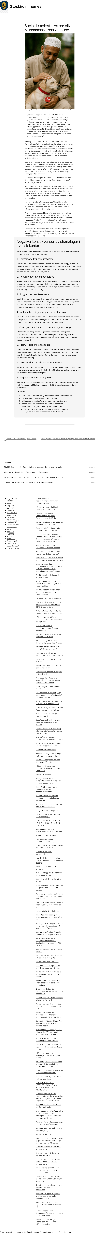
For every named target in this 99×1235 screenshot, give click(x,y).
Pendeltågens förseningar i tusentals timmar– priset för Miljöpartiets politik (46, 1221)
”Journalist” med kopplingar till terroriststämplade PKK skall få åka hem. (49, 917)
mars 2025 (11, 539)
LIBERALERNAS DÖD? (43, 774)
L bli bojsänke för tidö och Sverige (48, 598)
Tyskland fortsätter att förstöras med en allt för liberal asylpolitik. (49, 1071)
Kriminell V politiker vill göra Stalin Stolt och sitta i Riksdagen (48, 1148)
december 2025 (13, 517)
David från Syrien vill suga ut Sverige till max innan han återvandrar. (49, 1123)
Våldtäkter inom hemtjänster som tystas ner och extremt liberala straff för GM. (49, 1046)
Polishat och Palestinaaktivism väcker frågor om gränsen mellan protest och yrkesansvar (48, 680)
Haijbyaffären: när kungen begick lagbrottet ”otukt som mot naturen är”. (48, 1204)
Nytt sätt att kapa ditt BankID (46, 835)
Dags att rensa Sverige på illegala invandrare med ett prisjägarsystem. (49, 933)
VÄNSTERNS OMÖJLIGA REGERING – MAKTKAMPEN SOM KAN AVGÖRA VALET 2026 (49, 822)
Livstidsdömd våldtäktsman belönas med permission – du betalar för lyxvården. (49, 887)
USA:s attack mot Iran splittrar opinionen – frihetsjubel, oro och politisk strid (48, 798)
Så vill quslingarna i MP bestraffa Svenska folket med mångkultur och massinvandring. (49, 583)
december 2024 (13, 546)
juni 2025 (10, 531)
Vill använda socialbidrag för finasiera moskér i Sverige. (46, 840)
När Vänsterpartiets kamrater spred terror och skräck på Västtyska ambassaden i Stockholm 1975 (49, 1064)
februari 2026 (12, 512)
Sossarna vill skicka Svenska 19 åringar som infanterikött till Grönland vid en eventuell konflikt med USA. (48, 942)
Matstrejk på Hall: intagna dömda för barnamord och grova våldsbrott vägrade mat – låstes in (49, 925)
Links (69, 1232)
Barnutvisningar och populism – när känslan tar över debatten (49, 805)
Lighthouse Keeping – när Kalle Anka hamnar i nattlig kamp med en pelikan (49, 559)
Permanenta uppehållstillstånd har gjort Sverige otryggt (49, 874)
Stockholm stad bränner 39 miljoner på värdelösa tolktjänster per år (49, 702)
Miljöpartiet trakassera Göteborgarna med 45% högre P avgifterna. (48, 1055)
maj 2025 (10, 534)
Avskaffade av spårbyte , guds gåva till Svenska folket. (49, 672)
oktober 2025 (12, 522)
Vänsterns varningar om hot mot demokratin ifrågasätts (48, 761)
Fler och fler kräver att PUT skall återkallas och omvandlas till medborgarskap (47, 1170)
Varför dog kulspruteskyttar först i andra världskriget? (48, 815)
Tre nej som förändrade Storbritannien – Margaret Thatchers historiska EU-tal (33, 477)
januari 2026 (11, 515)
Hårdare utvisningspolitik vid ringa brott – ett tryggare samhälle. (48, 754)
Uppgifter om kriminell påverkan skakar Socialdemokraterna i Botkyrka (48, 722)
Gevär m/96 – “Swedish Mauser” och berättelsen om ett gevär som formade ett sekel (49, 1023)
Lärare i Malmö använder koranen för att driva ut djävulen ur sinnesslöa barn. (49, 904)
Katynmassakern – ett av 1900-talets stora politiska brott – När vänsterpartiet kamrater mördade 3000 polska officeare (49, 1114)
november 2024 (13, 548)
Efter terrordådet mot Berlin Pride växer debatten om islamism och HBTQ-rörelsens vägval (48, 604)
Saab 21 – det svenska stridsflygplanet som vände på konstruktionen (47, 628)
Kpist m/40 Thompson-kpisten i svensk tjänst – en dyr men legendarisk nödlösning (47, 789)
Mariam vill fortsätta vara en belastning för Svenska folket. (47, 1039)
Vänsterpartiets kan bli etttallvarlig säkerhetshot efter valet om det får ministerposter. (49, 731)
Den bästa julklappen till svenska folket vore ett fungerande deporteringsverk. (48, 1196)
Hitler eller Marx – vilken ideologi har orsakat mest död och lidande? (49, 552)
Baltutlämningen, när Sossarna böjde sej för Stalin (47, 1154)
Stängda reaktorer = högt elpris (47, 810)
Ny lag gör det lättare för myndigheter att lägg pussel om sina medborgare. (49, 991)
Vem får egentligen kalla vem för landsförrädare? (48, 576)
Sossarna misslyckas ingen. (46, 749)
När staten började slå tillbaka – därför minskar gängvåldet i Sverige (49, 641)
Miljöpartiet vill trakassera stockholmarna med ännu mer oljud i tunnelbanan (49, 768)
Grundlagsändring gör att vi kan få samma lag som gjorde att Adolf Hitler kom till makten (68, 439)
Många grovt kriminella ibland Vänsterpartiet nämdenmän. (26, 472)
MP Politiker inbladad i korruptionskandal (44, 853)
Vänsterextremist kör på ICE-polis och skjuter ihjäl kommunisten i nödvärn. (48, 974)
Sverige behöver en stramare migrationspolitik (47, 715)
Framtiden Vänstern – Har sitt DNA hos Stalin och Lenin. (48, 1105)
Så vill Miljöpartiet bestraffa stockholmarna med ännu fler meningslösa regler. (33, 467)
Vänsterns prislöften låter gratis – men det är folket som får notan (48, 529)
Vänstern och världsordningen (47, 962)
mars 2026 (11, 510)
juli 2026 (10, 501)
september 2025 (13, 524)
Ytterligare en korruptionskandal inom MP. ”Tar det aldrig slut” (48, 648)
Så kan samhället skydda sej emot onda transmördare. (48, 1077)
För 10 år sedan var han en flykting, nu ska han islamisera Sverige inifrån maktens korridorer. (49, 695)
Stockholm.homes (25, 6)
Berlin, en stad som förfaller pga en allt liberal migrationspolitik (49, 956)
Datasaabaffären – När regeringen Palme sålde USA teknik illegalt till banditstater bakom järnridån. (49, 1032)
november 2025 (13, 520)
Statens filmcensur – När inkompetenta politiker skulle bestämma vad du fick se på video (48, 1014)
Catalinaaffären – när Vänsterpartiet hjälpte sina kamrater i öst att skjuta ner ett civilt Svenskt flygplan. (49, 1140)
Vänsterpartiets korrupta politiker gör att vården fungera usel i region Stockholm (49, 1178)
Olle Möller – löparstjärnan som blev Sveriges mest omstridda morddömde (49, 1187)
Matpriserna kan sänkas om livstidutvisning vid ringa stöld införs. (49, 654)
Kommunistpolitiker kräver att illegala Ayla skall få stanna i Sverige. (49, 998)
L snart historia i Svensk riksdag (47, 911)
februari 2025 (12, 541)
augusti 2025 (12, 527)
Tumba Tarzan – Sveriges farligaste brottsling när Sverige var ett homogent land (49, 1161)
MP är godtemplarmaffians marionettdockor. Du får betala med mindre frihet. (49, 619)
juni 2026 (10, 503)
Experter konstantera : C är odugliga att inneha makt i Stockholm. (29, 482)
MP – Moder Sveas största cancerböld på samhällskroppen (48, 546)
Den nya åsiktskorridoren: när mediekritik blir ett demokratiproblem (49, 738)
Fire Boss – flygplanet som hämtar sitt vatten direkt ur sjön (48, 635)
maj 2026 (10, 505)
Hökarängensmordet (43, 1134)
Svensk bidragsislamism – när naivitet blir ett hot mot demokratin (49, 830)
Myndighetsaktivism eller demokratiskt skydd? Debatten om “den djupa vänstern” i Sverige (48, 780)
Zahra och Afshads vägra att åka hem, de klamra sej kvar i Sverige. (48, 966)
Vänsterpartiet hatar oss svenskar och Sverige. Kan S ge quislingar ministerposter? (48, 592)
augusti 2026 (12, 498)
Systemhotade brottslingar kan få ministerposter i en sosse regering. (49, 612)
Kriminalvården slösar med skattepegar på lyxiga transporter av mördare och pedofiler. (49, 1213)
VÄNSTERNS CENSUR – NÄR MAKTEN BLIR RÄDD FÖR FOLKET (49, 846)
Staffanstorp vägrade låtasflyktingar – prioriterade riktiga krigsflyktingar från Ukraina (49, 896)
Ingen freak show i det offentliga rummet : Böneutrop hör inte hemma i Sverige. (49, 860)
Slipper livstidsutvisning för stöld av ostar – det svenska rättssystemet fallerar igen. (49, 982)
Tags (61, 1232)
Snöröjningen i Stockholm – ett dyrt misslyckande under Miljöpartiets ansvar (49, 1006)
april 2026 (10, 508)
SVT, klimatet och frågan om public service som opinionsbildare (48, 744)
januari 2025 (11, 543)
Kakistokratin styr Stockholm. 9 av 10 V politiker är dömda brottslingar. (49, 708)
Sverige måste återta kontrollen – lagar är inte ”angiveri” (48, 666)
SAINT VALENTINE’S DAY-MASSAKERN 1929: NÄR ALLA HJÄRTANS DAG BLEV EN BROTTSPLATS (46, 1086)
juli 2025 (10, 529)
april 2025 (10, 536)
